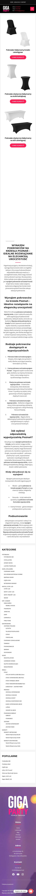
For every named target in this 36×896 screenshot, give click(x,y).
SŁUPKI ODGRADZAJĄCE (11, 664)
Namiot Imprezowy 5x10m (13, 737)
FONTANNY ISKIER (9, 571)
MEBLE (4, 670)
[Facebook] (13, 874)
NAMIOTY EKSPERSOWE (11, 740)
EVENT (4, 655)
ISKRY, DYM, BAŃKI (7, 569)
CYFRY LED (7, 589)
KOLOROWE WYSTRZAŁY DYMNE (13, 574)
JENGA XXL (7, 611)
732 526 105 (18, 7)
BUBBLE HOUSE (10, 605)
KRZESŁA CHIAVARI (11, 695)
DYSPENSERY (8, 652)
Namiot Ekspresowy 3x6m (13, 746)
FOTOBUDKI (5, 554)
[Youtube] (18, 874)
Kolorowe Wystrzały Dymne (10, 773)
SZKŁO (8, 634)
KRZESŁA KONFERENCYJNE (14, 701)
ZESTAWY (6, 721)
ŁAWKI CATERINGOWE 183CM (14, 704)
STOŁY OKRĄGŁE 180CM (12, 680)
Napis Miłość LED (7, 779)
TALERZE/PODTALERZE (12, 631)
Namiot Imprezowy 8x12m (13, 734)
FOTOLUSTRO (8, 560)
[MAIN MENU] (32, 9)
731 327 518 (16, 8)
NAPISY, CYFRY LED (7, 586)
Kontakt (18, 839)
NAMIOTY (4, 730)
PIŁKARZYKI (7, 608)
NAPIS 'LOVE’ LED (9, 592)
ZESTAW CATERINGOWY (12, 724)
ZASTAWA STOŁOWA (9, 626)
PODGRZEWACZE (9, 646)
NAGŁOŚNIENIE (8, 667)
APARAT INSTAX (8, 563)
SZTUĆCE (8, 628)
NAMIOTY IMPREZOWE (10, 732)
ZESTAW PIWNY (10, 727)
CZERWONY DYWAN (9, 661)
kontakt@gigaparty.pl (18, 10)
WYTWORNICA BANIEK (10, 583)
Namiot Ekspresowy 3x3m (13, 743)
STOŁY (5, 672)
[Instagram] (22, 874)
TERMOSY (6, 643)
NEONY (6, 598)
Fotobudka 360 (6, 761)
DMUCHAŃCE (7, 603)
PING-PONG (7, 620)
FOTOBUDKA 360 (8, 557)
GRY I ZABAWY (6, 601)
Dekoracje (18, 837)
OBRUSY (8, 715)
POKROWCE (9, 718)
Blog (18, 832)
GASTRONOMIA (6, 623)
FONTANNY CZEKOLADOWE (12, 640)
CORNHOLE (7, 617)
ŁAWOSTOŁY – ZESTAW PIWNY (14, 686)
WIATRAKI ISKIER (8, 577)
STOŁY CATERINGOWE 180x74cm (15, 677)
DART (5, 614)
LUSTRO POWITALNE (10, 566)
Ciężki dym (5, 767)
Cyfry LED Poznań (7, 770)
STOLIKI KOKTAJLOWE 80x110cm (15, 674)
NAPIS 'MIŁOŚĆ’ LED (10, 595)
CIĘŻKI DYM (7, 580)
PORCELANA (9, 637)
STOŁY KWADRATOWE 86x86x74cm (15, 684)
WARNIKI (6, 649)
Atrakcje (18, 835)
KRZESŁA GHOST (10, 698)
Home (18, 828)
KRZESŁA (6, 689)
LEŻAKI (8, 707)
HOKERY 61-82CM (11, 710)
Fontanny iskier (6, 764)
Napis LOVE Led (6, 776)
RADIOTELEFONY (9, 658)
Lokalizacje (18, 830)
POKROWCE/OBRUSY (10, 713)
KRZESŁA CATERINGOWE (13, 692)
